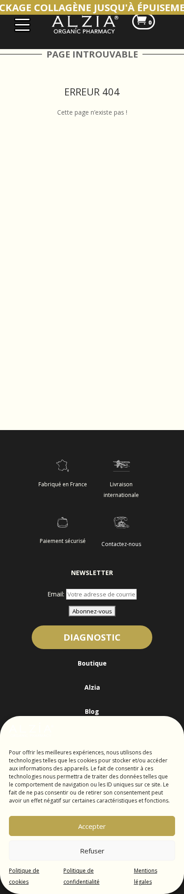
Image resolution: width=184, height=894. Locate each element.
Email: (56, 594)
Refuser (92, 850)
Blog (92, 711)
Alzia (92, 687)
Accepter (92, 826)
